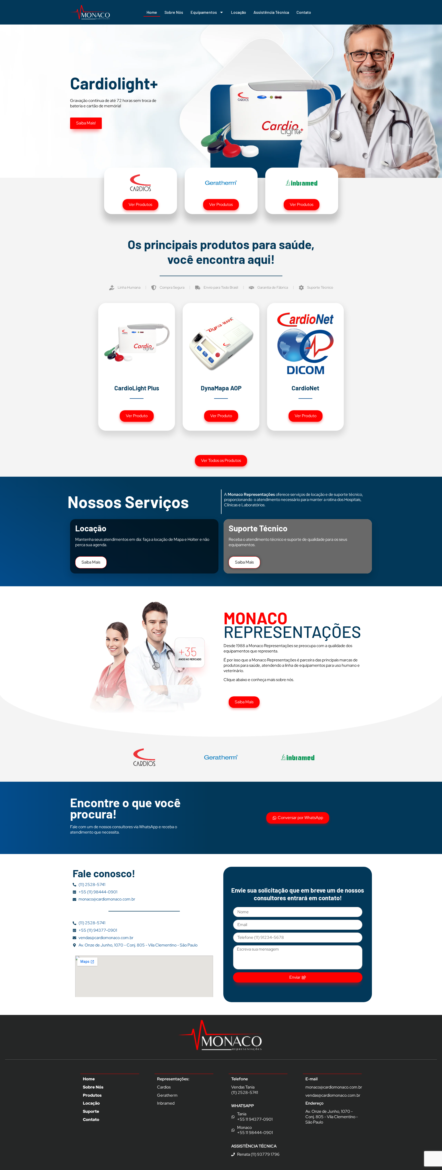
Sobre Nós (173, 12)
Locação (238, 12)
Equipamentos (204, 12)
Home (152, 12)
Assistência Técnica (271, 12)
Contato (303, 12)
